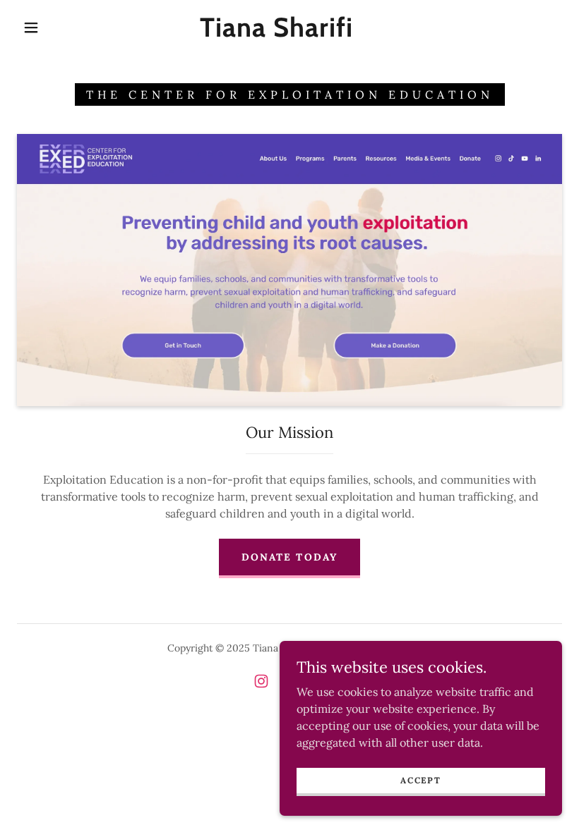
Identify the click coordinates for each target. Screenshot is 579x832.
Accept (420, 780)
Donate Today (289, 557)
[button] (31, 27)
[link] (276, 32)
